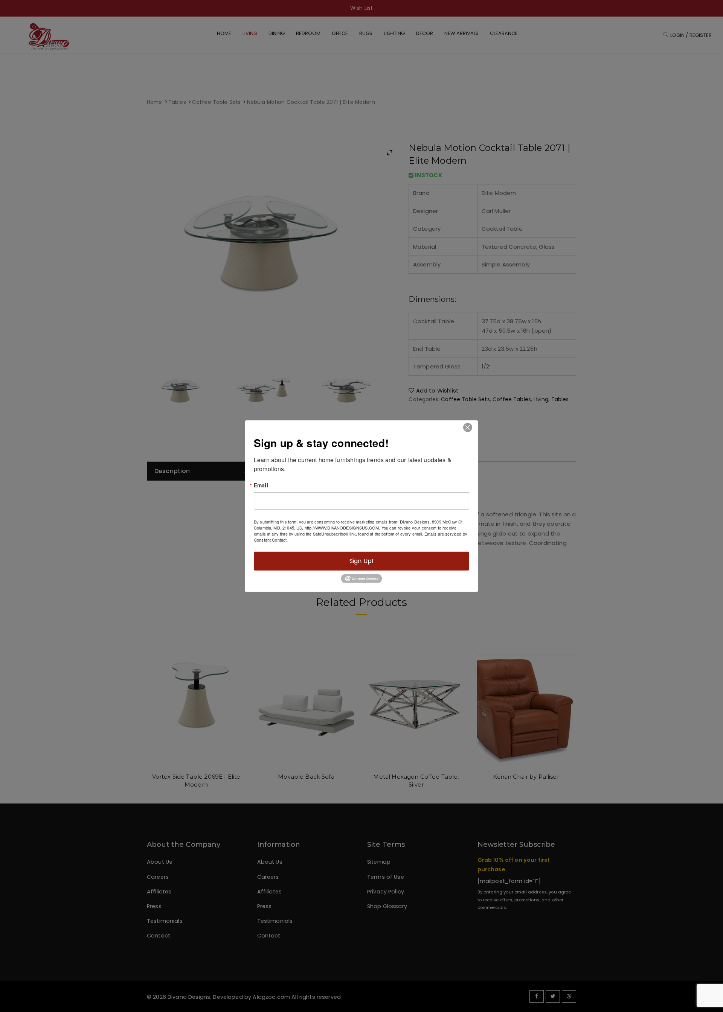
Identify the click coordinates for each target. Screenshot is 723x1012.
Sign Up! (361, 560)
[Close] (467, 427)
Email (261, 484)
